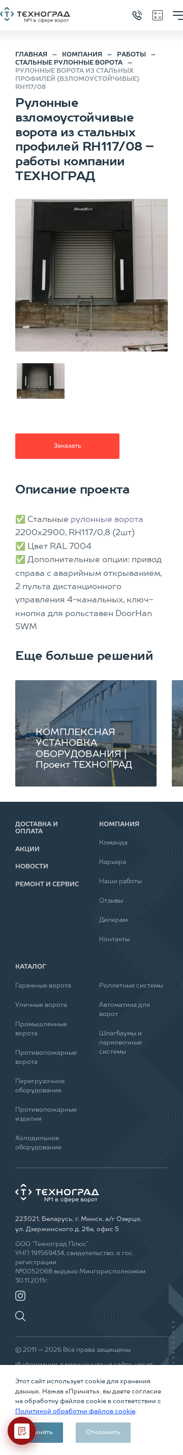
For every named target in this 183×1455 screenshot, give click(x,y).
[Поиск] (22, 1311)
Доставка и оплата (36, 828)
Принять (39, 1433)
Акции (27, 850)
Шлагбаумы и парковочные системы (120, 1043)
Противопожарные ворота (46, 1057)
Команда (113, 843)
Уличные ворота (41, 1005)
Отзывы (111, 901)
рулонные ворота (107, 520)
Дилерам (113, 920)
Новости (31, 867)
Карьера (112, 862)
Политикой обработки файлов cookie (75, 1412)
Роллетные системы (131, 986)
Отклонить (103, 1433)
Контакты (114, 940)
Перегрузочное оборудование (40, 1086)
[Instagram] (20, 1296)
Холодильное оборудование (38, 1143)
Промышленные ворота (41, 1029)
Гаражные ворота (43, 986)
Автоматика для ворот (124, 1009)
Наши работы (120, 882)
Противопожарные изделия (46, 1114)
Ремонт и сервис (47, 885)
